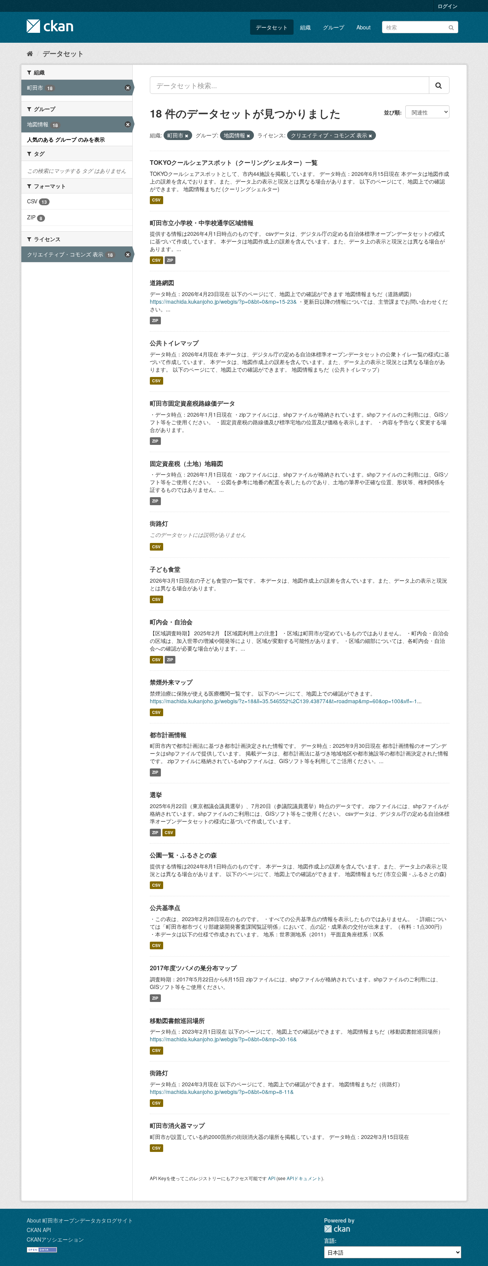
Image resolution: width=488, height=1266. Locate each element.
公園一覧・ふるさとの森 (183, 854)
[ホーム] (30, 53)
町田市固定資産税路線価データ (192, 403)
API (271, 1178)
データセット (272, 27)
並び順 (392, 112)
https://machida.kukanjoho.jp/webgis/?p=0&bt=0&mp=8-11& (222, 1091)
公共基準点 (165, 907)
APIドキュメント (304, 1178)
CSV (156, 200)
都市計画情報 (168, 734)
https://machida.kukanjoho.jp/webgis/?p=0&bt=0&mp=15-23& (223, 301)
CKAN (337, 1229)
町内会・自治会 (171, 621)
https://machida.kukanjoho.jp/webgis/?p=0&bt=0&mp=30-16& (223, 1039)
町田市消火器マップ (177, 1125)
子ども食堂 (165, 569)
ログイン (448, 6)
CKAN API (39, 1230)
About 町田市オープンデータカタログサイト (80, 1220)
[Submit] (451, 26)
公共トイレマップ (174, 342)
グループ (333, 27)
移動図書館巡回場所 (177, 1020)
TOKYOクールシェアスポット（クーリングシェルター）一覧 (234, 162)
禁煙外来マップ (171, 682)
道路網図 (162, 282)
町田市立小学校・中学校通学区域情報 (202, 222)
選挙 (156, 794)
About (363, 27)
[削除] (186, 135)
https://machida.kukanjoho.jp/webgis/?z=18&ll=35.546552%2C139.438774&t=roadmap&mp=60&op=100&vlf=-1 (283, 701)
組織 (305, 27)
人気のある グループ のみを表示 (66, 139)
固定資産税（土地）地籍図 (186, 463)
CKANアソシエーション (55, 1239)
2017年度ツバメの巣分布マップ (193, 967)
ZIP (170, 260)
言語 (329, 1240)
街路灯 (159, 523)
